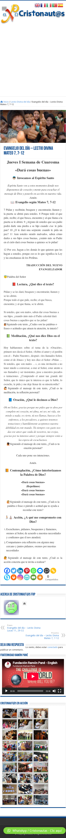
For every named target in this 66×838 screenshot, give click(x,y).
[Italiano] (49, 5)
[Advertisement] (33, 58)
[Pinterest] (27, 571)
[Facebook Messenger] (40, 571)
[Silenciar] (54, 691)
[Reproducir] (6, 691)
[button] (34, 830)
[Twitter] (14, 571)
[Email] (33, 577)
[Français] (43, 5)
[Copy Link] (53, 571)
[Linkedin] (20, 571)
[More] (40, 577)
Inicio (6, 102)
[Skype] (7, 577)
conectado (52, 647)
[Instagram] (20, 577)
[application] (33, 676)
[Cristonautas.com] (33, 13)
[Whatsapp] (33, 571)
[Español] (60, 5)
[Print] (14, 577)
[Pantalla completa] (59, 691)
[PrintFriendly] (27, 577)
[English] (37, 5)
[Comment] (47, 571)
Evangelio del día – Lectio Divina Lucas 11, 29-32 (23, 628)
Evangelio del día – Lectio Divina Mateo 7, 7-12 (42, 635)
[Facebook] (7, 571)
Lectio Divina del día (20, 102)
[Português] (55, 5)
